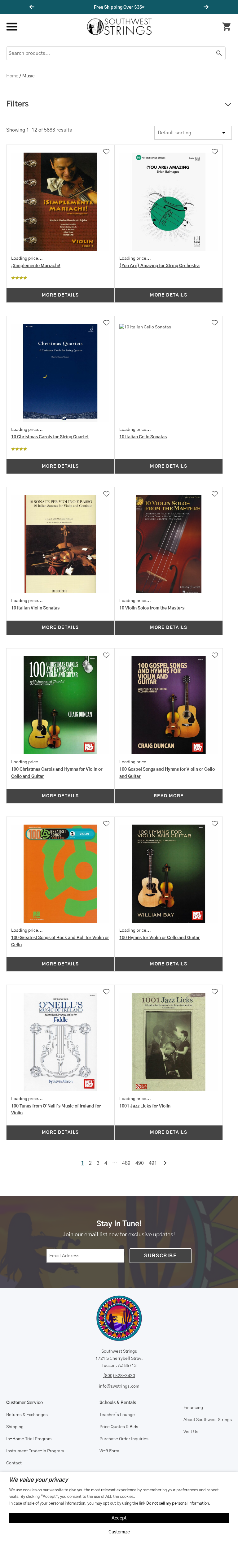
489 (126, 1163)
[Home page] (119, 26)
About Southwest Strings (207, 1420)
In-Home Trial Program (29, 1439)
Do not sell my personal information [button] (177, 1503)
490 (139, 1163)
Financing (193, 1408)
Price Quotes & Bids (118, 1427)
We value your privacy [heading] (38, 1480)
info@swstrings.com (119, 1386)
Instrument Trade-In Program (35, 1451)
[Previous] (33, 7)
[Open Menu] (11, 26)
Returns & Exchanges (27, 1415)
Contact (14, 1463)
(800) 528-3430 (119, 1376)
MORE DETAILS (60, 295)
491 (153, 1163)
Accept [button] (119, 1518)
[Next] (205, 7)
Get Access (137, 7)
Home (12, 76)
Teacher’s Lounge (117, 1415)
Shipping (15, 1427)
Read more (169, 796)
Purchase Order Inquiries (123, 1439)
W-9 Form (109, 1451)
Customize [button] (119, 1532)
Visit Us (190, 1432)
